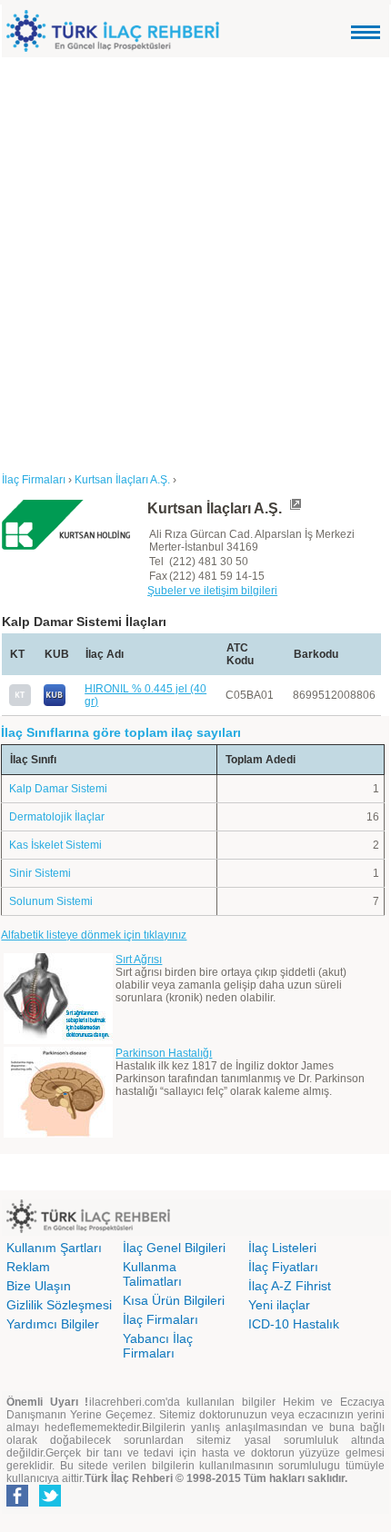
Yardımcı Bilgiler (52, 1324)
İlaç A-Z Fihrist (289, 1285)
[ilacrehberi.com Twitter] (50, 1503)
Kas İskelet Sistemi (55, 845)
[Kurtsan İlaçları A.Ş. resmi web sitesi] (295, 508)
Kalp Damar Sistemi (58, 788)
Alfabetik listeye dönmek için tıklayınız (93, 935)
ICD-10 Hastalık (293, 1324)
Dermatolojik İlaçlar (57, 817)
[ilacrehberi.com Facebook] (17, 1503)
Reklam (28, 1266)
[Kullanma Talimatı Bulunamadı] (20, 702)
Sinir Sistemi (40, 873)
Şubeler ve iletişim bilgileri (212, 590)
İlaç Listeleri (282, 1247)
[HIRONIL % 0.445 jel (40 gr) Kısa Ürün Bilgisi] (54, 702)
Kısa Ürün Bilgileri (174, 1300)
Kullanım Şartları (54, 1247)
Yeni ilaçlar (279, 1305)
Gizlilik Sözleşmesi (59, 1305)
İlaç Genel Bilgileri (174, 1247)
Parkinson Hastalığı (163, 1053)
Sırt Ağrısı (138, 959)
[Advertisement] (195, 261)
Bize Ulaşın (38, 1285)
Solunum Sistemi (51, 901)
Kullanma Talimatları (152, 1273)
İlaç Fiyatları (283, 1266)
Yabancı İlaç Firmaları (158, 1345)
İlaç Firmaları (160, 1319)
